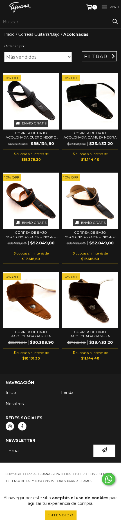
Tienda (66, 392)
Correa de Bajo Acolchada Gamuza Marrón (90, 334)
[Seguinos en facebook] (22, 426)
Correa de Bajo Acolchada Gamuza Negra (90, 135)
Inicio (9, 34)
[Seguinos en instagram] (10, 426)
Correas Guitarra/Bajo (39, 34)
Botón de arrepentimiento (60, 486)
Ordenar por (14, 46)
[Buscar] (115, 22)
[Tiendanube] (60, 468)
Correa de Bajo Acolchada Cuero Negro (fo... (31, 135)
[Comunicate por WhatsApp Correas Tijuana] (108, 479)
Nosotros (15, 403)
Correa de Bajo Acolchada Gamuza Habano (31, 334)
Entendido (61, 515)
